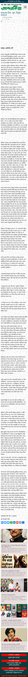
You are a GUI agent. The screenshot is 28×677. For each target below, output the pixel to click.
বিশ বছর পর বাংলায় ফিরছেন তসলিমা (10, 644)
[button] (25, 7)
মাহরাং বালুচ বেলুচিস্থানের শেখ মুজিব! (10, 571)
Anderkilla (9, 675)
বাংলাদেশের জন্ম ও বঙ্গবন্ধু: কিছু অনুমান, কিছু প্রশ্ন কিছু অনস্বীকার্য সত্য (13, 546)
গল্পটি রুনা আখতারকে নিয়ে (8, 595)
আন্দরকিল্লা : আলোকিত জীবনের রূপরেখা (11, 620)
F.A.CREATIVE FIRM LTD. (22, 675)
